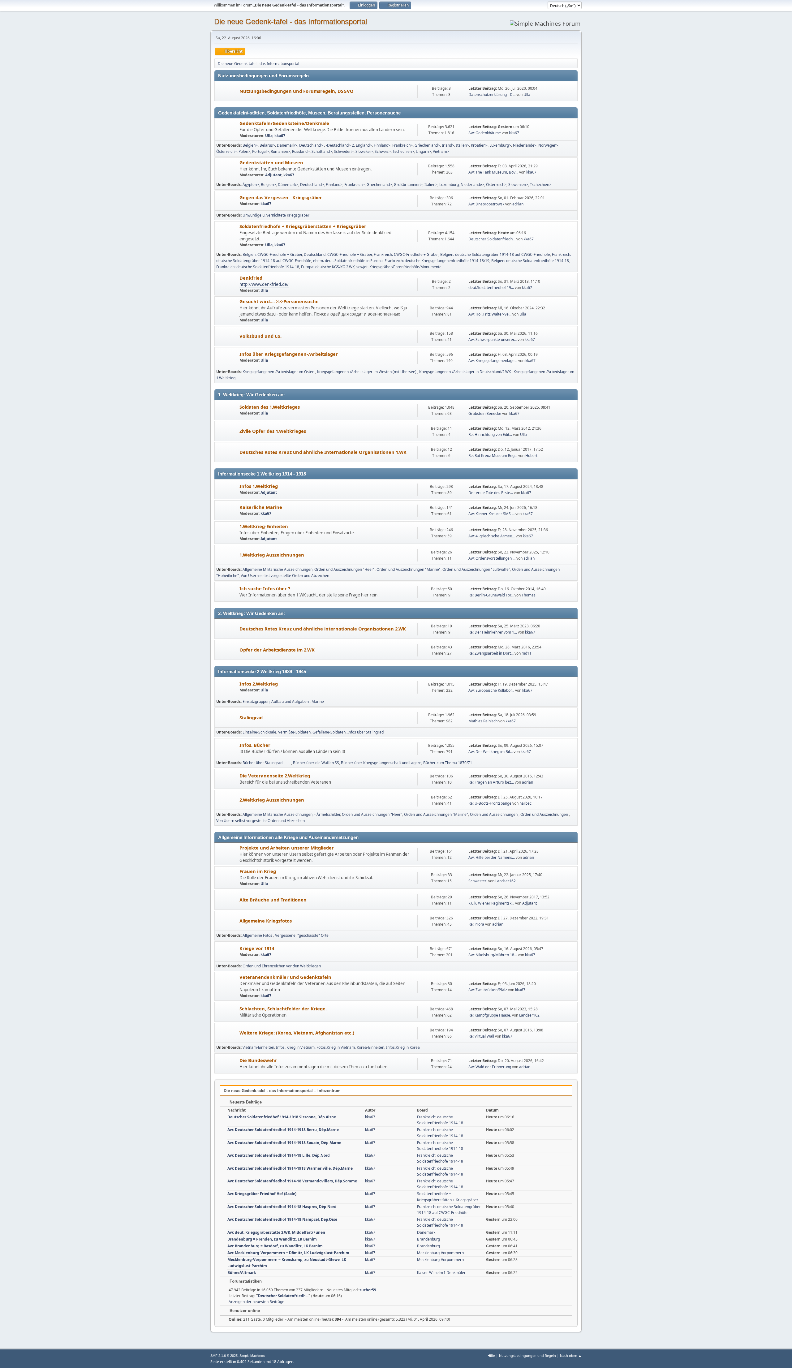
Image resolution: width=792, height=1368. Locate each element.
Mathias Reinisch (482, 721)
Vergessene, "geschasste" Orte (302, 935)
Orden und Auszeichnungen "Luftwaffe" (476, 569)
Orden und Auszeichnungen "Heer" (344, 569)
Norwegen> (548, 145)
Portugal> (260, 151)
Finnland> (382, 145)
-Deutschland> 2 (340, 145)
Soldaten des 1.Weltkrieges (269, 407)
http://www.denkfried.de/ (264, 284)
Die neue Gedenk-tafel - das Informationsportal (290, 21)
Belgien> (250, 145)
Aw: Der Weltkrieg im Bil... (490, 751)
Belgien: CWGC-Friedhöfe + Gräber (272, 254)
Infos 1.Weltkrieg (258, 486)
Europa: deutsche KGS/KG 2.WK (328, 266)
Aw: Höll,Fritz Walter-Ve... (489, 314)
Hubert (531, 455)
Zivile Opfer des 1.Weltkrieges (272, 431)
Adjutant (273, 175)
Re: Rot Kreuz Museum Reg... (492, 455)
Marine (318, 701)
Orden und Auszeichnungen (494, 814)
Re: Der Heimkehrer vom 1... (492, 632)
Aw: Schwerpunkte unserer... (492, 339)
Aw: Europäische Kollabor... (491, 690)
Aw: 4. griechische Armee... (491, 536)
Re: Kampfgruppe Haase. (489, 1015)
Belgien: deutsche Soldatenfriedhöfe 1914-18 (530, 260)
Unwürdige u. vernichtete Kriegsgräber (276, 215)
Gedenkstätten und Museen (271, 162)
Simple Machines (252, 1355)
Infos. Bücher (254, 745)
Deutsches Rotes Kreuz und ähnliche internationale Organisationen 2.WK (322, 629)
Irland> (448, 145)
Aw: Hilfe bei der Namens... (491, 857)
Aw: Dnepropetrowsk (486, 204)
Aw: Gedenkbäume (484, 133)
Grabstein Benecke (484, 413)
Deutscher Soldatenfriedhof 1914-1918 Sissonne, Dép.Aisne (281, 1117)
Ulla (526, 94)
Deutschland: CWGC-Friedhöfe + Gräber (338, 254)
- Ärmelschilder (327, 814)
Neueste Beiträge (245, 1102)
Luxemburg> (500, 145)
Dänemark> (287, 145)
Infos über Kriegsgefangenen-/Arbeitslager (288, 354)
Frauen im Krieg (257, 871)
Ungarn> (423, 151)
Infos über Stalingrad (365, 732)
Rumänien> (280, 151)
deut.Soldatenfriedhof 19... (491, 287)
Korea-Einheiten (370, 1047)
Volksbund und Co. (260, 336)
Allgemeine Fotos (258, 935)
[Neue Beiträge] (227, 91)
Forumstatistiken (245, 1281)
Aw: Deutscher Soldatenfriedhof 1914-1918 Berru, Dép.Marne (283, 1129)
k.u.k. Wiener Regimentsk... (491, 903)
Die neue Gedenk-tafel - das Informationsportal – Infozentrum (282, 1090)
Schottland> (322, 151)
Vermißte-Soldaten (294, 732)
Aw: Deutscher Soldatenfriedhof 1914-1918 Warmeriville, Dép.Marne (290, 1168)
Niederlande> (524, 145)
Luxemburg (449, 184)
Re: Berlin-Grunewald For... (491, 595)
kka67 (279, 135)
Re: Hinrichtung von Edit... (490, 434)
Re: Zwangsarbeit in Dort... (491, 653)
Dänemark (426, 1232)
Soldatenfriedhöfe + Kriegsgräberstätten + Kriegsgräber (302, 226)
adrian (517, 204)
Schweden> (344, 151)
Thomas (529, 595)
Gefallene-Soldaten (329, 732)
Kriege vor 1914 (256, 948)
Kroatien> (479, 145)
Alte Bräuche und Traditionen (273, 900)
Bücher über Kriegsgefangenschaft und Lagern (381, 762)
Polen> (244, 151)
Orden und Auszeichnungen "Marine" (409, 569)
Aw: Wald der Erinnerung (489, 1066)
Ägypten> (251, 184)
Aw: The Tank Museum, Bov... (493, 172)
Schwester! (477, 881)
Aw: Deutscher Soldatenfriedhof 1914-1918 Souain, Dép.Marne (284, 1142)
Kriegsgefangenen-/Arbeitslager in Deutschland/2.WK (465, 371)
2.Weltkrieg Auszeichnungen (271, 800)
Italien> (462, 145)
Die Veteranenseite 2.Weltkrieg (274, 775)
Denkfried (250, 278)
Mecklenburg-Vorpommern (440, 1252)
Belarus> (267, 145)
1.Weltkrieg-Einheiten (263, 526)
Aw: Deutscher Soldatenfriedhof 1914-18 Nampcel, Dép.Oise (282, 1219)
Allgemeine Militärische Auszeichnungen (277, 569)
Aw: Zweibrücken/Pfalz (487, 989)
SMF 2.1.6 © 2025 (224, 1355)
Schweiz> (383, 151)
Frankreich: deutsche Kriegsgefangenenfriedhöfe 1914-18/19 (437, 260)
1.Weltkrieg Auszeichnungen (271, 555)
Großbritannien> (408, 184)
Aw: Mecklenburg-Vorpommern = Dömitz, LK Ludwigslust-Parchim (288, 1252)
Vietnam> (441, 151)
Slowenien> (518, 184)
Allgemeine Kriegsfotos (265, 921)
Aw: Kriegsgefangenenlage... (492, 360)
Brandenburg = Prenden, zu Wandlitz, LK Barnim (272, 1239)
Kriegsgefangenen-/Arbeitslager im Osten (279, 371)
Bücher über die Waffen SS (316, 762)
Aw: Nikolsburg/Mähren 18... (492, 954)
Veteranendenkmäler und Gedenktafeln (285, 977)
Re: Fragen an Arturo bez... (491, 782)
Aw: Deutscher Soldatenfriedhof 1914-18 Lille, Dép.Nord (278, 1155)
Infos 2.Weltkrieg (258, 684)
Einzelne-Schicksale (259, 732)
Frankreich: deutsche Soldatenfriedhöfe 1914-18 (257, 266)
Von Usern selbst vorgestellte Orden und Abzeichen (285, 575)
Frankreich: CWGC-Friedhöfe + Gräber (406, 254)
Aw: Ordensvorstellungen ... (491, 558)
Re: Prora (476, 924)
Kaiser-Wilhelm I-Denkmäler (441, 1272)
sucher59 (367, 1290)
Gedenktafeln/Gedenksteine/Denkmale (284, 123)
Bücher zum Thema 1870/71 (447, 762)
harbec (525, 803)
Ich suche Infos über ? (264, 588)
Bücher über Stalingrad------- (267, 762)
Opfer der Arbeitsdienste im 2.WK (277, 650)
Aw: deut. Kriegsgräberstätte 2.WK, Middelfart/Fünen (276, 1232)
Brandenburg (428, 1239)
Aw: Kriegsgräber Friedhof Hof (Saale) (261, 1193)
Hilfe (491, 1355)
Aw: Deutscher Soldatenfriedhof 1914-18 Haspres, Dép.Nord (282, 1206)
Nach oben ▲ (571, 1355)
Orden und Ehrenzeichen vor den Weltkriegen (282, 966)
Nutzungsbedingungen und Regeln (527, 1355)
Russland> (301, 151)
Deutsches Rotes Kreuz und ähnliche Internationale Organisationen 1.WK (323, 452)
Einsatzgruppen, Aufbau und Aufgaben (276, 701)
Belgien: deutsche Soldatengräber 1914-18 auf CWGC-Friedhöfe (495, 254)
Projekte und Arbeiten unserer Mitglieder (286, 848)
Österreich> (226, 151)
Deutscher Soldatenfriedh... (491, 239)
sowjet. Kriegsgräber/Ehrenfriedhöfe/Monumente (398, 266)
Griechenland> (427, 145)
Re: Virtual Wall (481, 1036)
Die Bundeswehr (258, 1060)
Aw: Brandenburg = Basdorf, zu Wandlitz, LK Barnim (275, 1246)
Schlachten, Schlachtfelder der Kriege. (283, 1008)
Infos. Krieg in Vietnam (295, 1047)
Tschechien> (403, 151)
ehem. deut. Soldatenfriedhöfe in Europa (348, 260)
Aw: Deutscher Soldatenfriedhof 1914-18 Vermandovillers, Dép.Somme (292, 1181)
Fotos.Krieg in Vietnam (335, 1047)
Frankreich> (402, 145)
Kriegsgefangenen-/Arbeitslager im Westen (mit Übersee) (367, 371)
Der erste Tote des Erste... (490, 492)
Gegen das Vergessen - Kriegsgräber (280, 197)
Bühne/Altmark (241, 1272)
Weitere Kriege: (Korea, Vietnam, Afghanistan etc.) (296, 1033)
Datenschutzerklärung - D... (491, 94)
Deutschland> (311, 145)
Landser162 (505, 881)
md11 (527, 653)
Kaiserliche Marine (260, 507)
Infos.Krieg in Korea (403, 1047)
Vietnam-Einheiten (258, 1047)
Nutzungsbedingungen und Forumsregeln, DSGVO (296, 91)
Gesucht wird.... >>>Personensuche (279, 301)
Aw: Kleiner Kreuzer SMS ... (491, 513)
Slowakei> (364, 151)
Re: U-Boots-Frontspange (489, 803)
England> (364, 145)
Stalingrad (251, 717)
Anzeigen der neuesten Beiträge (256, 1301)
